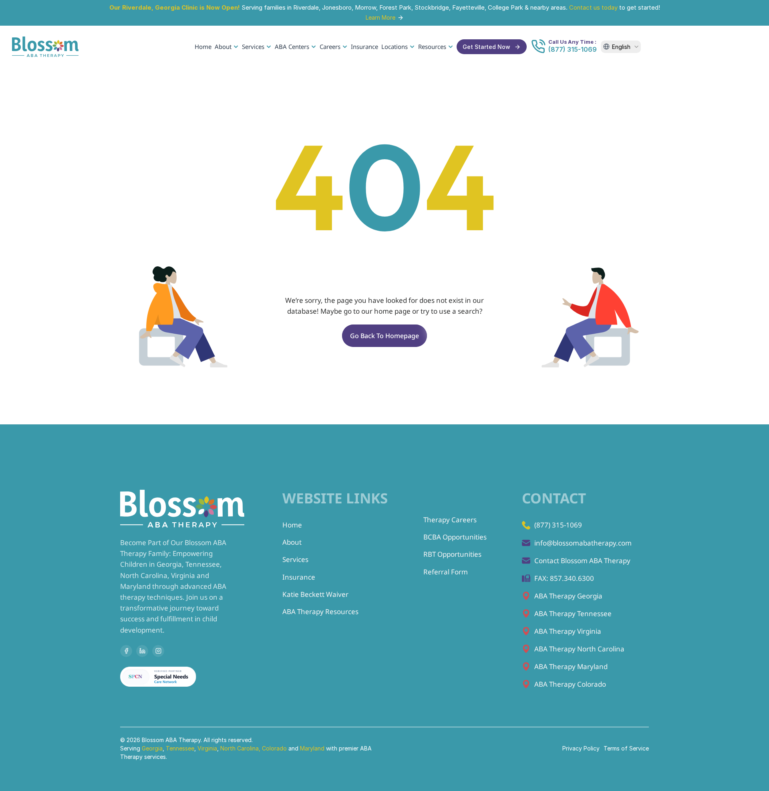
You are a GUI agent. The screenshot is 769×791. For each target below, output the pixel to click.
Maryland (313, 748)
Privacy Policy (581, 748)
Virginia (207, 748)
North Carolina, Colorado (253, 748)
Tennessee (180, 748)
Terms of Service (626, 748)
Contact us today (593, 7)
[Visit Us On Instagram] (158, 651)
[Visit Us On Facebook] (126, 651)
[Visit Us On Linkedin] (142, 651)
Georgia (152, 748)
